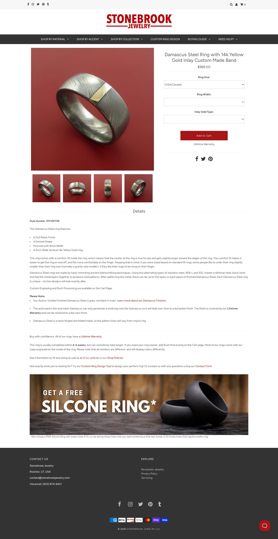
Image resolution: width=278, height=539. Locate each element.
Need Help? (226, 39)
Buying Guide (197, 39)
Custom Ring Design (165, 39)
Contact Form (203, 366)
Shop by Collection (125, 39)
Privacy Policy (149, 473)
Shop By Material (53, 39)
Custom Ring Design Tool (96, 366)
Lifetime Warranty (91, 336)
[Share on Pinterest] (210, 160)
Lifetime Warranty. (204, 144)
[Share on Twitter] (203, 160)
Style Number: (38, 221)
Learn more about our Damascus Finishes (141, 300)
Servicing (146, 477)
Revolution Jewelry (152, 469)
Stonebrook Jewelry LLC (143, 529)
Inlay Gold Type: (204, 111)
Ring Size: (204, 77)
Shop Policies (115, 358)
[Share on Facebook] (196, 160)
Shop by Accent (88, 39)
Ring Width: (204, 94)
